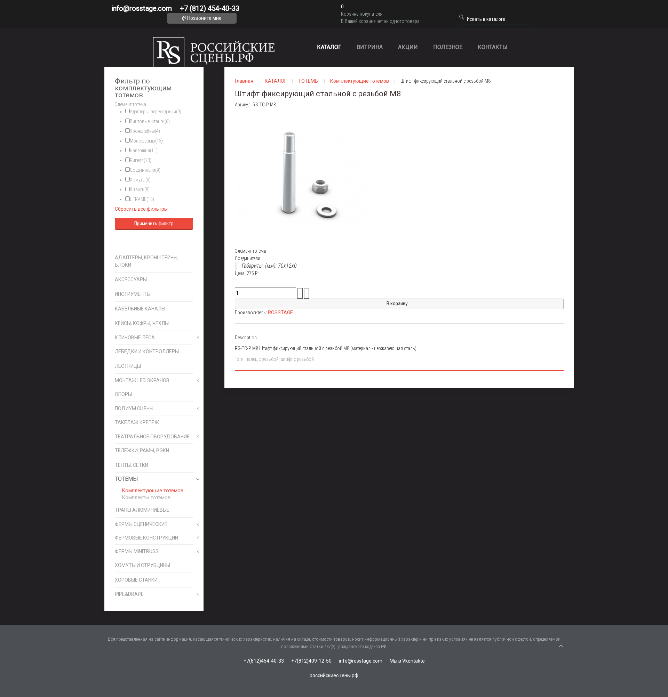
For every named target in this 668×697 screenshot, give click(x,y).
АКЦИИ (408, 47)
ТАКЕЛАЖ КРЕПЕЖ (137, 422)
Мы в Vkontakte (407, 661)
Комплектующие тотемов (152, 490)
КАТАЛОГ (329, 47)
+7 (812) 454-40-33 (209, 8)
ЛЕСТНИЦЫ (128, 366)
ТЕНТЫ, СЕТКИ (131, 465)
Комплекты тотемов (146, 497)
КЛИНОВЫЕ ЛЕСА (135, 337)
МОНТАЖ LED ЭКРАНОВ (142, 380)
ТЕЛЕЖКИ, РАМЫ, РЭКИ (142, 450)
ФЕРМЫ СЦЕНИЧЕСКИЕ (141, 524)
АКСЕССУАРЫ (131, 279)
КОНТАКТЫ (493, 47)
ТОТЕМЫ (126, 479)
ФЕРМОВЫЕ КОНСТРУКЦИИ (146, 538)
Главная (244, 81)
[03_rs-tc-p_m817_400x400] (304, 177)
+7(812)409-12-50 (311, 661)
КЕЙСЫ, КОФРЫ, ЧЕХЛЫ (142, 323)
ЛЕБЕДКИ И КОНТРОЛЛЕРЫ (147, 351)
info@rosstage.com (141, 8)
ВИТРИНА (370, 47)
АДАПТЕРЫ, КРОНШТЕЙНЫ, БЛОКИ (146, 261)
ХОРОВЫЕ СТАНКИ (136, 580)
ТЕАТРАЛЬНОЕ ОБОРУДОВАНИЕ (152, 436)
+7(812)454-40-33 (264, 661)
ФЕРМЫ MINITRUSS (137, 551)
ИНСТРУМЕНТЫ (133, 294)
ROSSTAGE (280, 312)
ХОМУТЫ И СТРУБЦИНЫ (142, 565)
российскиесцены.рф (334, 675)
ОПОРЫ (123, 394)
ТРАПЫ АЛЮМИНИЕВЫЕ (142, 510)
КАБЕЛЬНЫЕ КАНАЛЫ (140, 308)
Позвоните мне (204, 18)
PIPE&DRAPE (129, 594)
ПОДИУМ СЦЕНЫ (134, 408)
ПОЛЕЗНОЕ (447, 47)
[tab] (154, 104)
